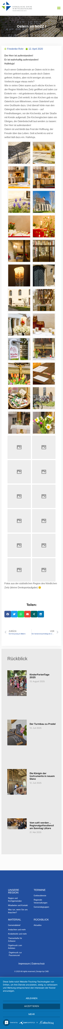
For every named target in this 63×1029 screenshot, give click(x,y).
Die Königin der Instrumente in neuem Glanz (42, 776)
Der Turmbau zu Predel (43, 724)
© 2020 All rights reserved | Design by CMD (31, 971)
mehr (31, 1014)
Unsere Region (13, 891)
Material (14, 919)
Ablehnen (31, 998)
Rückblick (41, 919)
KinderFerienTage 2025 (39, 676)
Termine (40, 889)
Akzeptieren (31, 1006)
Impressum (24, 963)
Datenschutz (38, 963)
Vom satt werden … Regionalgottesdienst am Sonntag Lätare (42, 825)
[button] (59, 8)
